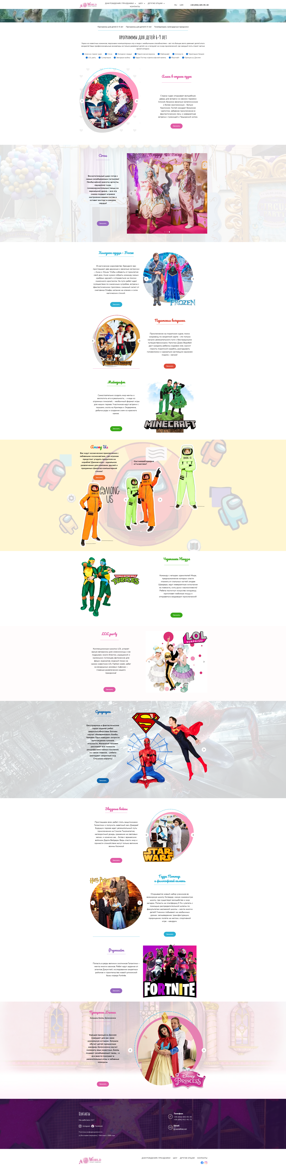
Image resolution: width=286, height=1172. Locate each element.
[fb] (202, 1162)
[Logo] (88, 5)
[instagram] (206, 1162)
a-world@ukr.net (180, 1129)
